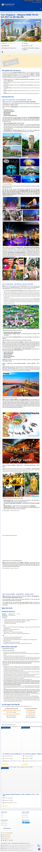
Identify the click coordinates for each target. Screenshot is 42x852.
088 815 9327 (38, 0)
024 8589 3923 (7, 834)
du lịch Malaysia (25, 403)
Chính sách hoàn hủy (4, 825)
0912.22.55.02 (7, 714)
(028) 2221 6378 (7, 710)
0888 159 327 (16, 710)
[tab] (5, 615)
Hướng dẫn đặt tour (4, 821)
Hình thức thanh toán (4, 823)
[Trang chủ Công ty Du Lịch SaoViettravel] (9, 4)
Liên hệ (2, 815)
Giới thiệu (2, 813)
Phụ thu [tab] (18, 613)
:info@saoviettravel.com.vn (27, 850)
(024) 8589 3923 (31, 710)
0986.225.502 (31, 714)
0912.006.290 (16, 714)
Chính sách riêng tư (25, 815)
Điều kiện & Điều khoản (25, 813)
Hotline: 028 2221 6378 (29, 0)
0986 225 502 (7, 836)
